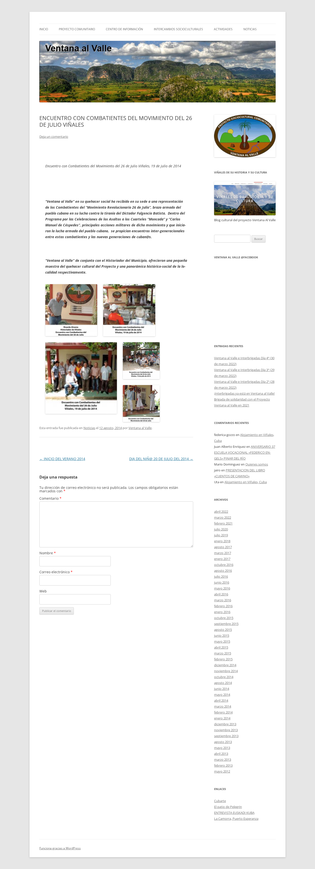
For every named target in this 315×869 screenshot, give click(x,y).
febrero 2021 (223, 523)
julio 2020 (221, 529)
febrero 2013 (223, 765)
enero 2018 (222, 541)
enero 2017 (222, 559)
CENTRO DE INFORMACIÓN (124, 29)
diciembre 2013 (225, 724)
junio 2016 (221, 582)
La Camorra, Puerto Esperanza (236, 818)
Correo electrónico (56, 572)
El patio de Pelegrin (228, 807)
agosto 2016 (223, 570)
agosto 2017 (223, 547)
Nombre (47, 553)
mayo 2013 (222, 747)
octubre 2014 (223, 677)
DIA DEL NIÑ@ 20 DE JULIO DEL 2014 (161, 458)
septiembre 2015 (226, 623)
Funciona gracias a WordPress (60, 848)
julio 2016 (221, 576)
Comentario (50, 498)
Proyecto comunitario (77, 29)
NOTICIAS (250, 29)
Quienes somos (256, 464)
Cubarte (220, 801)
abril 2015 (221, 647)
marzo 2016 (222, 600)
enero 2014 (222, 718)
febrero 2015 (223, 659)
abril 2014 (221, 700)
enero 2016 (222, 612)
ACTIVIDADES (223, 29)
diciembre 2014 (225, 665)
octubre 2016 (223, 564)
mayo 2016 (222, 588)
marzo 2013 (222, 759)
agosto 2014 (223, 683)
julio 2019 (221, 535)
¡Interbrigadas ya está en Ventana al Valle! (244, 393)
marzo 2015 (222, 653)
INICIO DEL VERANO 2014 (62, 458)
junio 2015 (221, 635)
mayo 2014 (222, 694)
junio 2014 (221, 688)
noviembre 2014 (226, 671)
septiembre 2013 (226, 736)
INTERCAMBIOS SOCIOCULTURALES (178, 29)
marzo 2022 (222, 517)
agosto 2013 (223, 742)
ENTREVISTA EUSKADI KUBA (234, 812)
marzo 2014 (222, 706)
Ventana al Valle (140, 428)
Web (43, 591)
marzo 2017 (222, 553)
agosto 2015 (223, 629)
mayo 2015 (222, 641)
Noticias (89, 428)
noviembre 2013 (226, 730)
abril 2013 (221, 753)
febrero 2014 (223, 712)
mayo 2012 (222, 771)
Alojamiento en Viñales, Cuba (245, 482)
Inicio (43, 29)
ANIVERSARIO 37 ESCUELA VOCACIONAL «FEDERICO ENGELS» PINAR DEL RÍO (244, 452)
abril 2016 (221, 594)
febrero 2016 (223, 606)
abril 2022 (221, 511)
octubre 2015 (223, 618)
